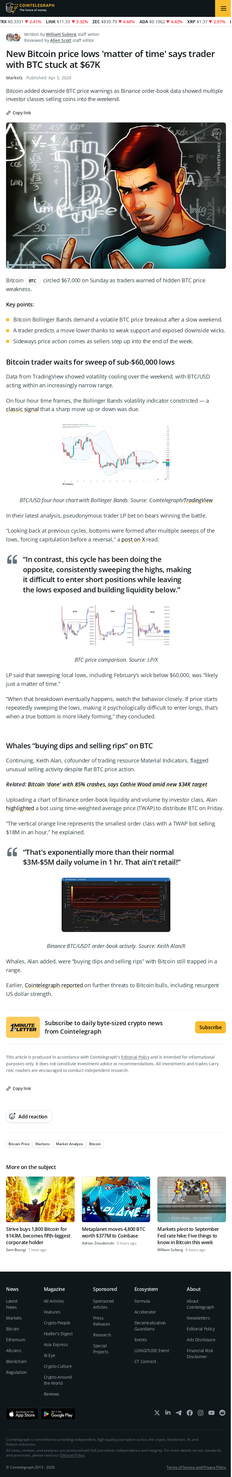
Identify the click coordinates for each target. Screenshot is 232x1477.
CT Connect (145, 1361)
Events (140, 1339)
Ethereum (15, 1339)
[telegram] (178, 1414)
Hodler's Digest (58, 1333)
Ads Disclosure (201, 1339)
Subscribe (210, 1027)
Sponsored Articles (103, 1304)
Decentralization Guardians (150, 1326)
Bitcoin (12, 1329)
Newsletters (198, 1318)
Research (102, 1335)
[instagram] (200, 1414)
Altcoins (13, 1350)
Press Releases (101, 1321)
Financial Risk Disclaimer (200, 1353)
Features (52, 1312)
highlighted (20, 808)
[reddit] (222, 1414)
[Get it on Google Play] (58, 1414)
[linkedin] (168, 1414)
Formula (142, 1301)
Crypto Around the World (58, 1380)
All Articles (54, 1301)
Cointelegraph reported (54, 985)
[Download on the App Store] (22, 1414)
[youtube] (211, 1414)
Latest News (12, 1304)
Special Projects (100, 1349)
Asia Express (56, 1344)
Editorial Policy (135, 1057)
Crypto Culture (58, 1366)
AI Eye (49, 1355)
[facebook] (189, 1414)
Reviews (52, 1394)
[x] (157, 1414)
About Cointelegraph (200, 1304)
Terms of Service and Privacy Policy (196, 1467)
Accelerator (145, 1312)
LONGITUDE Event (151, 1350)
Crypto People (57, 1323)
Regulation (16, 1372)
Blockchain (16, 1361)
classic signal (22, 409)
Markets (14, 78)
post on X (133, 539)
